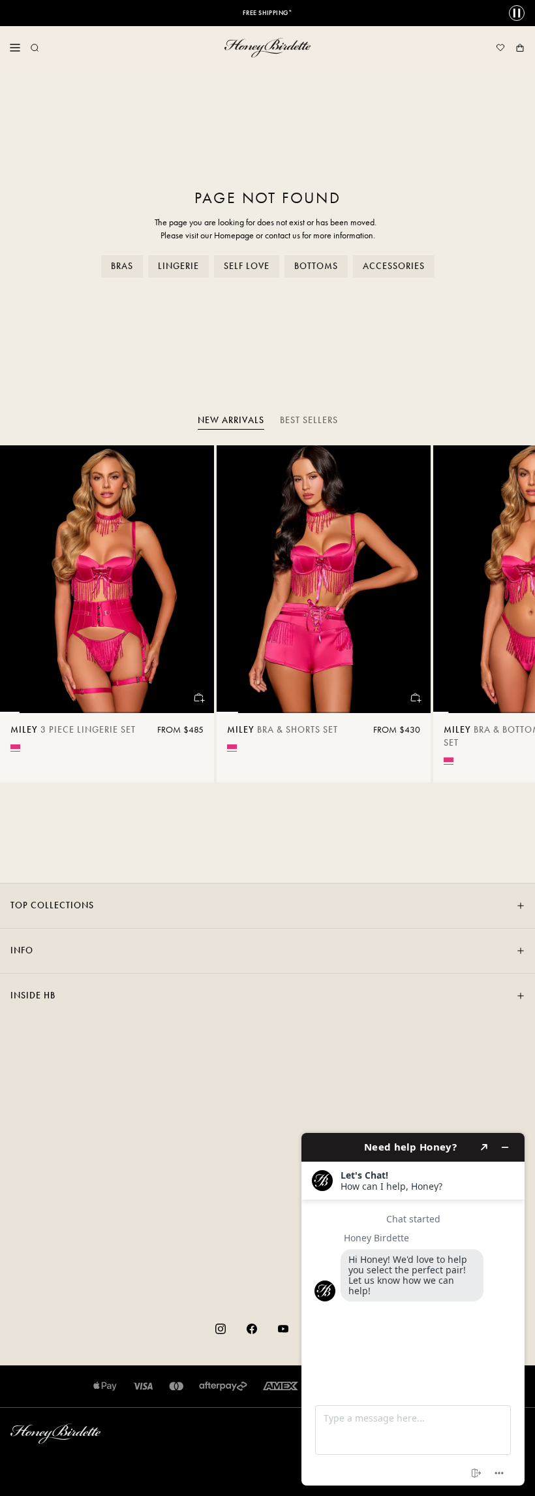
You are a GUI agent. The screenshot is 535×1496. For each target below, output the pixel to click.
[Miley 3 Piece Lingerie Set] (107, 579)
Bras (122, 266)
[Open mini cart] (520, 47)
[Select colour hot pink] (15, 746)
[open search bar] (34, 47)
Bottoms (316, 266)
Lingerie (178, 266)
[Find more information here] (413, 1309)
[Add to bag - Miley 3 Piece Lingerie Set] (198, 697)
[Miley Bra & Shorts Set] (324, 579)
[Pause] (517, 13)
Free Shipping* (268, 13)
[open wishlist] (500, 47)
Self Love (246, 266)
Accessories (394, 266)
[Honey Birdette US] (267, 47)
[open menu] (15, 47)
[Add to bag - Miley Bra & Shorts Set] (415, 697)
